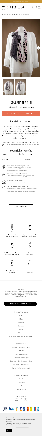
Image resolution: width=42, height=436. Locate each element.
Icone (21, 329)
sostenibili (12, 271)
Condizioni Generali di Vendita (21, 347)
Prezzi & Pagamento (21, 354)
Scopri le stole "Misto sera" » (21, 1)
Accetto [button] (9, 430)
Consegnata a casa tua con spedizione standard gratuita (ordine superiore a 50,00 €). (20, 175)
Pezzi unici (21, 351)
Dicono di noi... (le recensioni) (21, 368)
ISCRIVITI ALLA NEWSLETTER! (20, 303)
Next (38, 48)
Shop (21, 319)
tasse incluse (29, 253)
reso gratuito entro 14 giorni (12, 253)
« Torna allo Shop (21, 206)
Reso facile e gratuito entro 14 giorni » (18, 181)
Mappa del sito (21, 389)
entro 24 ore (30, 271)
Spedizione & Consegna (21, 357)
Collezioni (21, 326)
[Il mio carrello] (39, 8)
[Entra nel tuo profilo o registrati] (32, 8)
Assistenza (21, 382)
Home (21, 315)
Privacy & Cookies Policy (21, 364)
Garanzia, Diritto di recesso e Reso (21, 361)
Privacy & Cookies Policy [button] (22, 427)
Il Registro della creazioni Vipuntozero (21, 336)
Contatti (21, 379)
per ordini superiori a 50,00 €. (30, 235)
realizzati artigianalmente (12, 235)
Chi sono (21, 333)
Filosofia (21, 322)
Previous (3, 48)
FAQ (21, 386)
